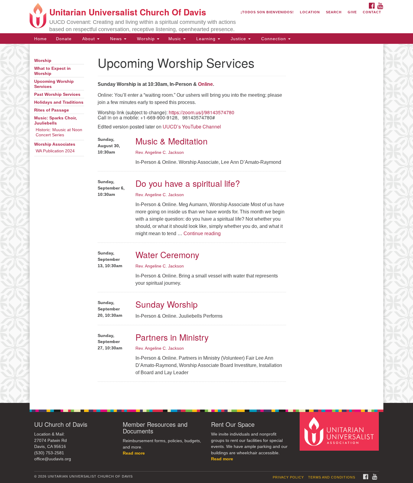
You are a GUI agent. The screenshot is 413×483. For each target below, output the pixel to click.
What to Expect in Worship (52, 71)
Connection (274, 38)
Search (334, 12)
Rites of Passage (51, 110)
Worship (145, 38)
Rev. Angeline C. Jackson (159, 152)
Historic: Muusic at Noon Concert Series (59, 132)
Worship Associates (54, 144)
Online (205, 84)
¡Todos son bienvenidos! (267, 12)
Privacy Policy (288, 477)
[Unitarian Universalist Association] (340, 431)
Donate (64, 38)
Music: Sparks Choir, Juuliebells (55, 120)
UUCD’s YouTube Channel (192, 126)
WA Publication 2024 (55, 151)
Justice (238, 38)
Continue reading (202, 233)
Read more (134, 453)
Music (175, 38)
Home (40, 38)
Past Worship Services (57, 94)
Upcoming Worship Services (54, 84)
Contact (372, 12)
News (116, 38)
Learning (206, 38)
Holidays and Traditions (58, 102)
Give (352, 12)
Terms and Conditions (331, 477)
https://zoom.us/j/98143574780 (201, 112)
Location (310, 12)
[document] (206, 223)
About (88, 38)
